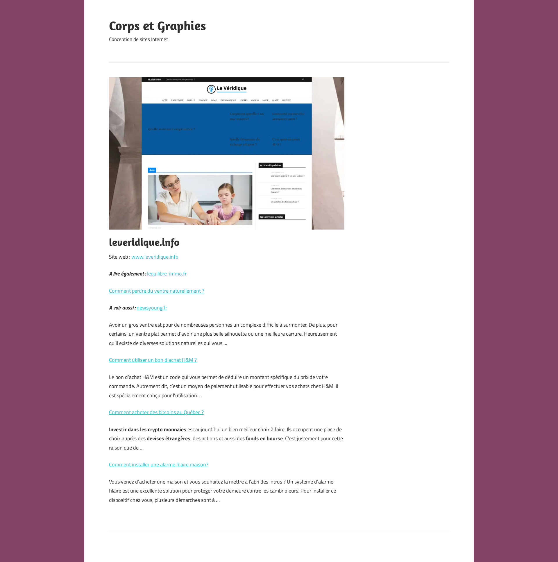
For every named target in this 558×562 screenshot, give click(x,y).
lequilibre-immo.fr (167, 274)
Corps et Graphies (157, 25)
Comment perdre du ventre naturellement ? (156, 291)
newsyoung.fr (152, 308)
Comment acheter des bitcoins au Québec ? (156, 412)
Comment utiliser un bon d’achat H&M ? (153, 360)
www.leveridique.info (154, 257)
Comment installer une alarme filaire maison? (158, 464)
